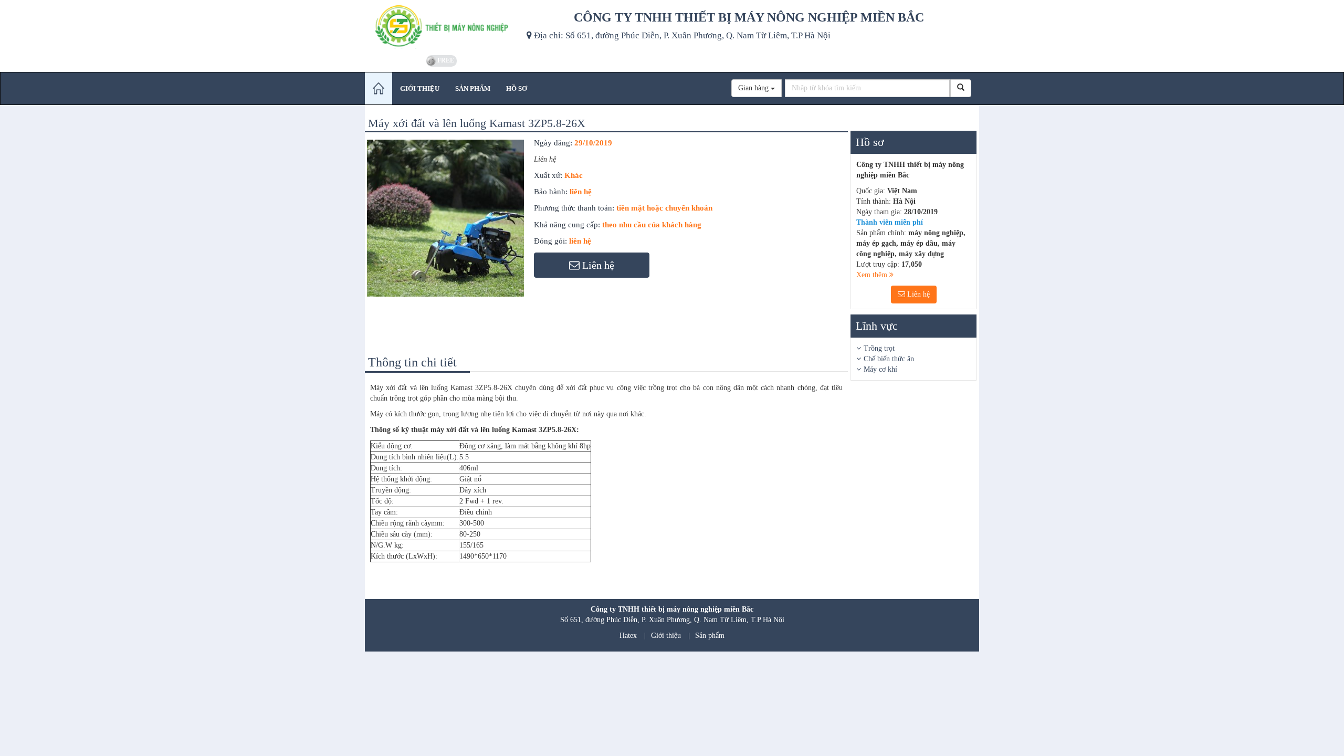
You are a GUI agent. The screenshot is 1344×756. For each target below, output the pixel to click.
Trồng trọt (879, 348)
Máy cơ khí (880, 369)
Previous (351, 229)
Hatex (628, 635)
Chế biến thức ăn (889, 359)
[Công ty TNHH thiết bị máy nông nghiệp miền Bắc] (442, 26)
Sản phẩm (709, 635)
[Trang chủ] (378, 88)
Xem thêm (872, 275)
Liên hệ (917, 294)
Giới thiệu (666, 635)
